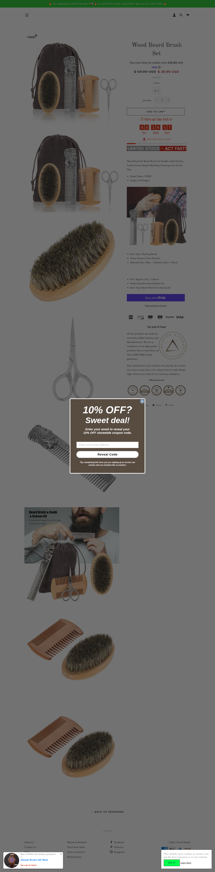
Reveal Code (108, 454)
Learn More (186, 862)
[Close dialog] (142, 401)
